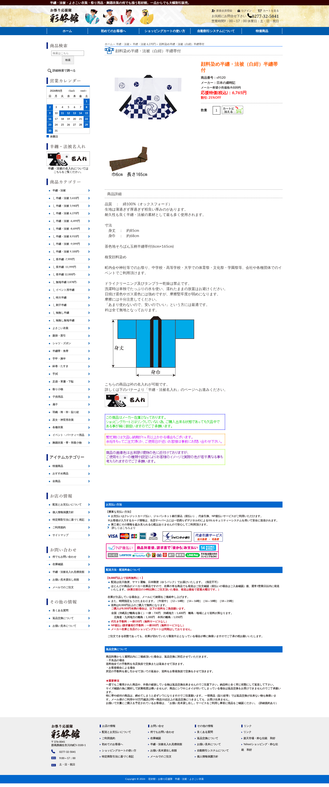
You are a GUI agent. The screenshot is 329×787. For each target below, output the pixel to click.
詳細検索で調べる (64, 70)
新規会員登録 (224, 10)
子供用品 (58, 396)
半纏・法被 (122, 44)
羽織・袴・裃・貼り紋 (66, 412)
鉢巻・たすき (60, 366)
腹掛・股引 (59, 335)
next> (83, 91)
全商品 (56, 481)
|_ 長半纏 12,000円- (64, 274)
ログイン (246, 10)
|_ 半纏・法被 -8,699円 (66, 228)
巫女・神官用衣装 (63, 420)
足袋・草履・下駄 (63, 381)
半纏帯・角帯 (60, 351)
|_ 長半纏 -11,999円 (64, 267)
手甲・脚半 (59, 358)
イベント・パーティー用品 (68, 435)
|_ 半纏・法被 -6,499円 (66, 221)
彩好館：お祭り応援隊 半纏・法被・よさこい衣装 (176, 779)
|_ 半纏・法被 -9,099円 (66, 244)
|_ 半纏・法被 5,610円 (66, 198)
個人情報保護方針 (63, 512)
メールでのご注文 (63, 587)
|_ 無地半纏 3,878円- (65, 282)
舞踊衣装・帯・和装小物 (67, 442)
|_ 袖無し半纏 (61, 312)
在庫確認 (58, 564)
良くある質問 (60, 610)
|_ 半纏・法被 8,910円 (66, 236)
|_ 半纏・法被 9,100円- (66, 251)
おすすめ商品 (60, 473)
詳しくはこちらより (122, 528)
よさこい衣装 (60, 328)
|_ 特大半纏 (59, 297)
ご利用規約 (59, 527)
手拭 (55, 374)
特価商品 (262, 31)
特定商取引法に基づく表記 (68, 519)
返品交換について (63, 618)
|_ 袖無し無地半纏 (63, 320)
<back (71, 91)
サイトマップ (60, 535)
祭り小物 (58, 389)
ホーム (67, 31)
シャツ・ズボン (62, 343)
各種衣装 (58, 427)
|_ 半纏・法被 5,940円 (66, 206)
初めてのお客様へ (113, 31)
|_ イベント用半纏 (63, 290)
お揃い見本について (64, 626)
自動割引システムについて (216, 31)
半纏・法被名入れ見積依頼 (68, 572)
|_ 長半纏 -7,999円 (64, 259)
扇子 (55, 404)
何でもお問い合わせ (64, 556)
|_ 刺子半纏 (59, 305)
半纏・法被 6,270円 (144, 44)
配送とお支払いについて (67, 504)
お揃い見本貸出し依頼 (66, 579)
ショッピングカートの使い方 (165, 31)
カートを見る (271, 10)
